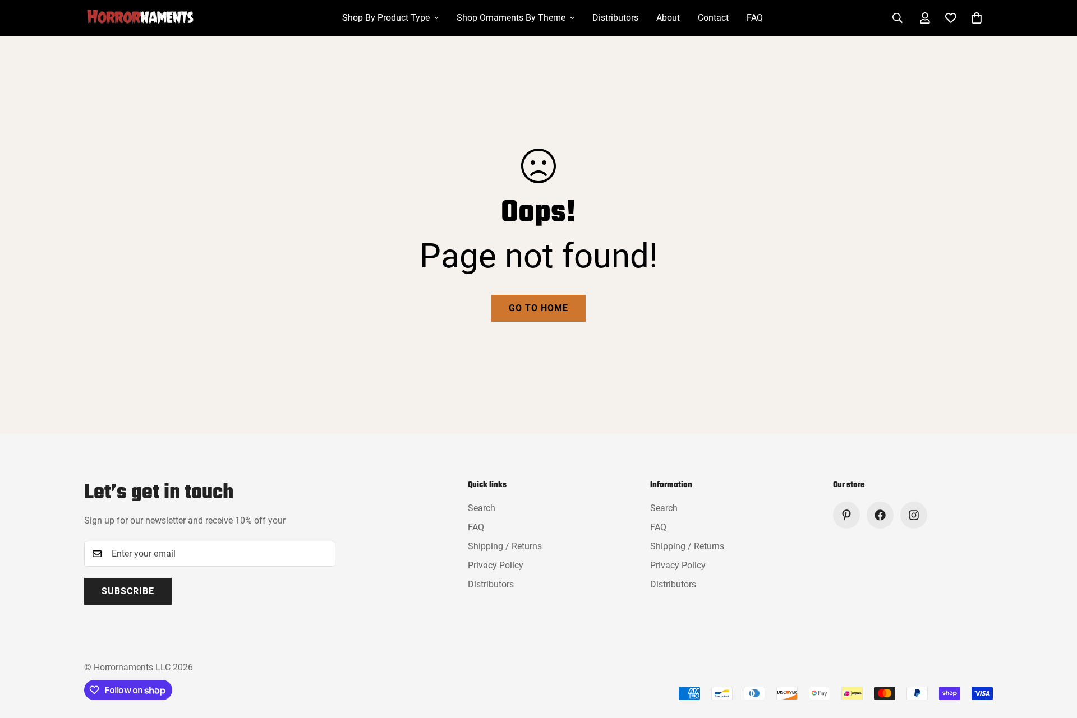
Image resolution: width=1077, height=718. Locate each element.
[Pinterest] (846, 515)
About (668, 17)
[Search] (897, 18)
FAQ (755, 17)
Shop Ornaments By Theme (511, 17)
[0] (976, 18)
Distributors (615, 17)
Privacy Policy (495, 565)
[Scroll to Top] (1055, 657)
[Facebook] (880, 515)
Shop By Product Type (386, 17)
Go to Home (538, 308)
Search (481, 508)
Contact (713, 17)
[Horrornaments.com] (148, 18)
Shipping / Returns (505, 546)
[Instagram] (913, 515)
